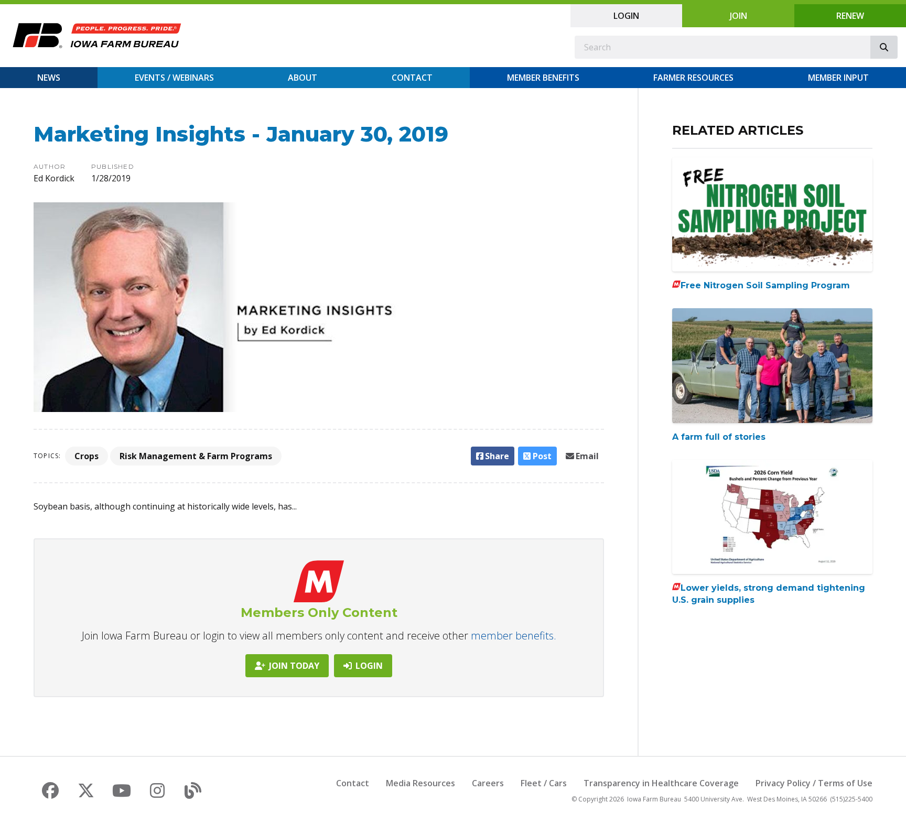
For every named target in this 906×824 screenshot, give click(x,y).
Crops (86, 456)
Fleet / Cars (544, 783)
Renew (850, 15)
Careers (488, 783)
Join (738, 15)
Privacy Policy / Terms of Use (814, 783)
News (48, 77)
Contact (412, 77)
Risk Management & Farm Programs (196, 456)
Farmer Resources (693, 77)
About (302, 77)
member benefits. (513, 635)
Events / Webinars (174, 77)
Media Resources (420, 783)
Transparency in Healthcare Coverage (661, 783)
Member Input (838, 77)
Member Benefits (543, 77)
